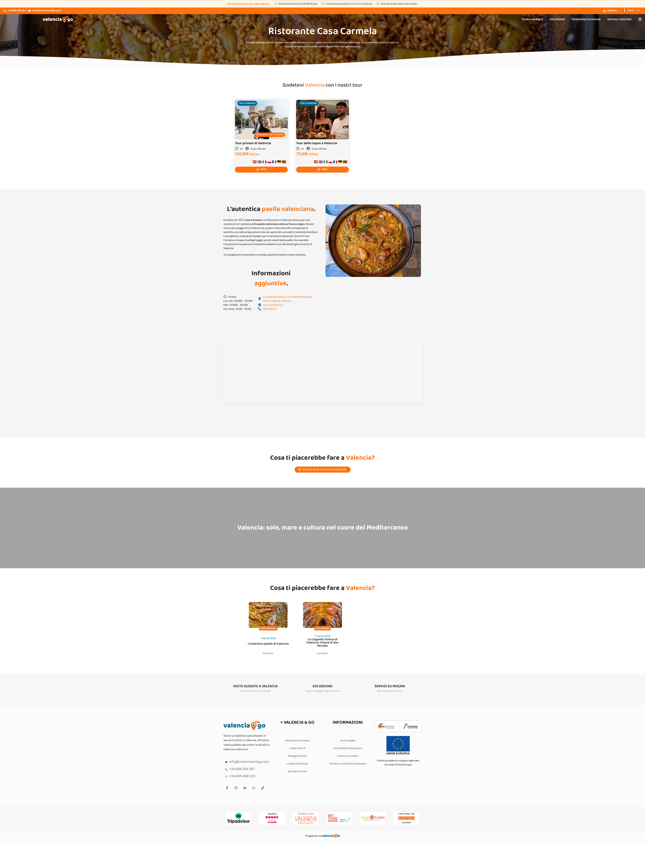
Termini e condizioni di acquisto (347, 764)
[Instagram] (235, 787)
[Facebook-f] (226, 787)
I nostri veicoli (297, 748)
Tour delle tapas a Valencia (316, 143)
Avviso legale (347, 740)
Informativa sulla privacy (347, 748)
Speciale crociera (619, 19)
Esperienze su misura (586, 19)
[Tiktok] (262, 787)
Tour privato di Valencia (253, 143)
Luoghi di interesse (297, 764)
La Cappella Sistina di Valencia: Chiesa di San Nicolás (322, 643)
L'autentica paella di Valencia (268, 644)
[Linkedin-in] (244, 787)
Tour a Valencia (532, 19)
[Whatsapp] (253, 787)
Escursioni (557, 19)
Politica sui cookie (347, 756)
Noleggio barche (297, 756)
